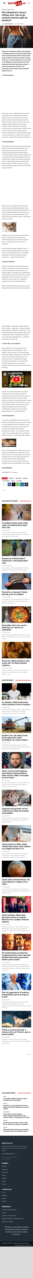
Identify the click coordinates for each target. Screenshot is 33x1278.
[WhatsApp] (18, 484)
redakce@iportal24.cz (8, 1153)
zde (12, 167)
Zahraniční (6, 1112)
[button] (29, 3)
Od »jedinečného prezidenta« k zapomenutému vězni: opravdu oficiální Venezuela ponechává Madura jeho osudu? (16, 956)
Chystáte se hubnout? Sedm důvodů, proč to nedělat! (14, 593)
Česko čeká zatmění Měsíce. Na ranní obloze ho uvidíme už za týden (16, 882)
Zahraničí (4, 1169)
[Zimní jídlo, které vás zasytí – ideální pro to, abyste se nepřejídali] (16, 614)
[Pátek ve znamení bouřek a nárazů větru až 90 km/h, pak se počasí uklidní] (16, 1019)
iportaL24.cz (10, 23)
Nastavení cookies (7, 1221)
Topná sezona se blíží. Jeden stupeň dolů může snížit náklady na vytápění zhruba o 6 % (16, 846)
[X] (13, 484)
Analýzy (4, 1178)
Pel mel (4, 9)
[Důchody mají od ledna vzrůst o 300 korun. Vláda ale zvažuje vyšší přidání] (16, 798)
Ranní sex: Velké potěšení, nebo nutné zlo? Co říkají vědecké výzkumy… (16, 663)
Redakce (4, 1195)
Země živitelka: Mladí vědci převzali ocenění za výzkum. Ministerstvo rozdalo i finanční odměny (15, 918)
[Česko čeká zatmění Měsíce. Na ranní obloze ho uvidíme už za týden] (16, 869)
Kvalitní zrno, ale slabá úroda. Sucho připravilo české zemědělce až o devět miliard (15, 737)
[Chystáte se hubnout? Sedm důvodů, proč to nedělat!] (16, 581)
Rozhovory (5, 1172)
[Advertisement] (16, 95)
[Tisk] (26, 484)
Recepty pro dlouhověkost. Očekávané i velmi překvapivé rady (15, 560)
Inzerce (4, 1201)
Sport (5, 1096)
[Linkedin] (22, 484)
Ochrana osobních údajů (9, 1209)
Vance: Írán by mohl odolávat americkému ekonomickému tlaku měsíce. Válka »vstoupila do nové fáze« (15, 774)
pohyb (13, 481)
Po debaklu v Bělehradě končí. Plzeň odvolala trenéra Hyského (16, 703)
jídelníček (18, 478)
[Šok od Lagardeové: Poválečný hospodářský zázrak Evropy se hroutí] (16, 982)
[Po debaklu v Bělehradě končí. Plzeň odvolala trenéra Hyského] (16, 691)
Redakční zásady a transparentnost (12, 1218)
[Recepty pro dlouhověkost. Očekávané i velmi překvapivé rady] (16, 548)
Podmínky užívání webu (9, 1215)
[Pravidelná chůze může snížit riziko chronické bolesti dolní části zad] (16, 512)
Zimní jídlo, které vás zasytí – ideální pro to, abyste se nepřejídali (15, 627)
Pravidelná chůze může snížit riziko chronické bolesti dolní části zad (15, 525)
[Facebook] (9, 484)
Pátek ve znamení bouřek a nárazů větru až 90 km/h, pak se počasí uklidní (16, 1032)
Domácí (5, 1103)
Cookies (4, 1212)
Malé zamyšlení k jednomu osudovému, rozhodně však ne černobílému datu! (16, 1130)
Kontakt (4, 1198)
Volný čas (10, 9)
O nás (3, 1192)
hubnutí (11, 478)
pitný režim (6, 481)
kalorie (25, 478)
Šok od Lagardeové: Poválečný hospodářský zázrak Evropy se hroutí (15, 994)
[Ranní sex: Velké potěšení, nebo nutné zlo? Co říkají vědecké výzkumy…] (16, 650)
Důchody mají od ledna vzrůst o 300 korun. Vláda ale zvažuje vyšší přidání (15, 811)
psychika (19, 481)
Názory (5, 1127)
